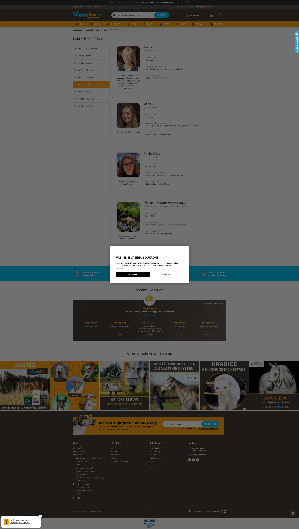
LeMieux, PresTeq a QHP (20, 522)
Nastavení (166, 275)
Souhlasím (132, 274)
